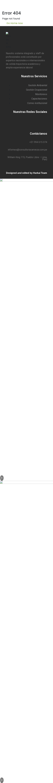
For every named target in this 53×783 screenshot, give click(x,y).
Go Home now (14, 23)
